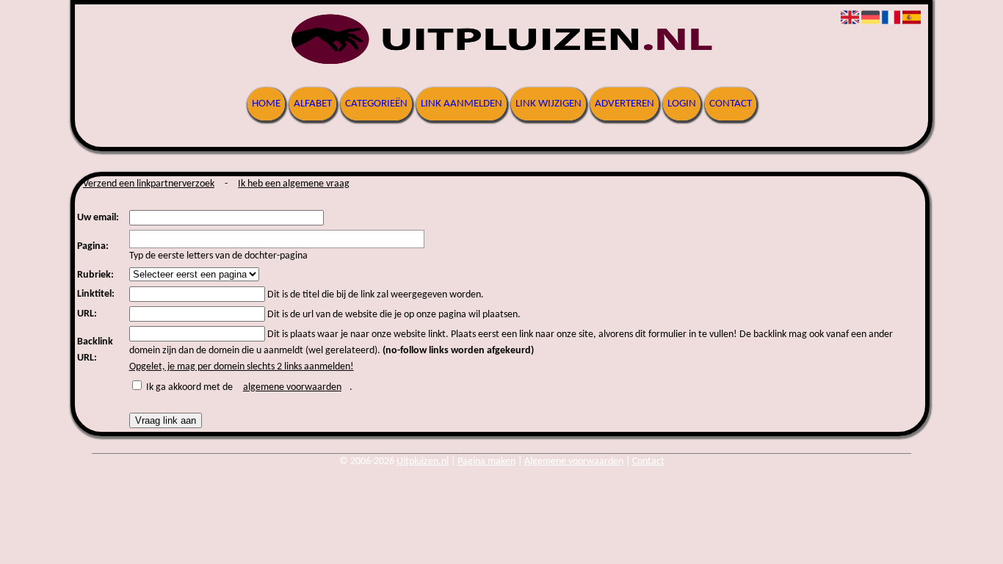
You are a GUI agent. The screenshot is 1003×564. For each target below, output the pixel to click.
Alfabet (313, 103)
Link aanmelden (461, 103)
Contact (730, 103)
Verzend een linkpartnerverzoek (148, 183)
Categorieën (376, 103)
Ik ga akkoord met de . (249, 387)
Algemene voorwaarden (573, 461)
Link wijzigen (548, 103)
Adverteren (624, 103)
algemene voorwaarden (292, 387)
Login (681, 103)
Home (266, 103)
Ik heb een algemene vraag (294, 183)
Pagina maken (486, 461)
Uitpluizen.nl (423, 461)
